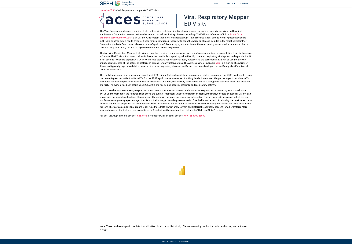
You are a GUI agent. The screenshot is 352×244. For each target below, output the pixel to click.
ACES (111, 10)
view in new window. (194, 115)
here (217, 63)
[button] (229, 3)
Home (103, 10)
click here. (142, 115)
